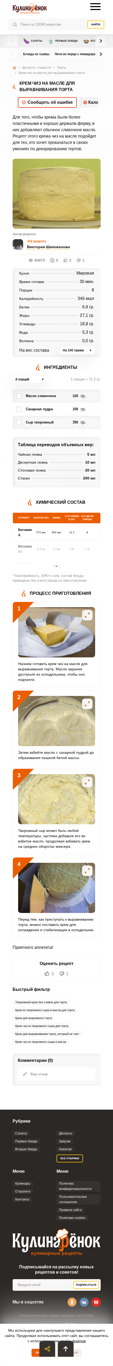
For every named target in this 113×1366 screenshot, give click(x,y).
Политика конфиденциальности (75, 1186)
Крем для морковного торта (33, 1018)
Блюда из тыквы (36, 54)
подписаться (86, 1284)
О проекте (22, 1191)
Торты (61, 67)
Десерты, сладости (36, 67)
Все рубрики (69, 1158)
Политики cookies (72, 1218)
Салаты (32, 41)
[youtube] (96, 1302)
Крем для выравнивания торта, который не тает (47, 1033)
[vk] (84, 1302)
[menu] (95, 6)
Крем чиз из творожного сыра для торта (41, 1026)
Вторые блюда (26, 1149)
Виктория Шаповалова (48, 247)
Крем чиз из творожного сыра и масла (40, 1041)
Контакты (22, 1199)
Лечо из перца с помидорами (77, 54)
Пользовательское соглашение (73, 1199)
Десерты (65, 1133)
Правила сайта (70, 1210)
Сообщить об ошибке (50, 102)
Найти (95, 24)
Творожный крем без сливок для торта (41, 1002)
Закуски (64, 1141)
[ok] (72, 1302)
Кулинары (22, 1183)
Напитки (65, 1149)
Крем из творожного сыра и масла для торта (45, 1010)
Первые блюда (63, 41)
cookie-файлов (73, 1341)
